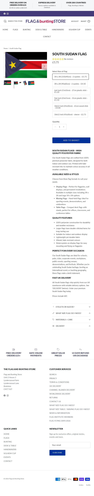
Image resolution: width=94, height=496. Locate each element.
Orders (81, 485)
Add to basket (71, 140)
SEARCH (52, 374)
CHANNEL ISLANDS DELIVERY (62, 390)
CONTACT (47, 37)
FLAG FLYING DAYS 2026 (59, 421)
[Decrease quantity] (55, 126)
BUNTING (27, 30)
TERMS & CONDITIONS (59, 382)
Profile (88, 485)
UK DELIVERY (55, 386)
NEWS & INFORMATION (59, 413)
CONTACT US (55, 401)
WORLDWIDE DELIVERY (59, 394)
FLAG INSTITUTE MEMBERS (61, 417)
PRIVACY (53, 378)
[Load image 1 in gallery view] (25, 65)
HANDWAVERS (58, 30)
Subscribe (57, 453)
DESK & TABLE (41, 30)
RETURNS (53, 397)
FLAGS (15, 30)
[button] (58, 59)
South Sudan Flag (15, 48)
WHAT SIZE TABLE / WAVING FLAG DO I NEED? (69, 409)
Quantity (55, 122)
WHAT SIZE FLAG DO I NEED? (62, 405)
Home (6, 48)
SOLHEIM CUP (74, 30)
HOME (5, 30)
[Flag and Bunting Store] (47, 21)
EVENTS (88, 30)
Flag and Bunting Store (16, 479)
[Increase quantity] (64, 126)
